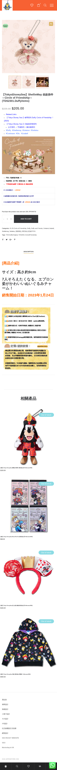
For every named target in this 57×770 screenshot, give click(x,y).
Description (29, 251)
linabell (52, 228)
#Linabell (24, 134)
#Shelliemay (16, 130)
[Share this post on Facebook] (3, 240)
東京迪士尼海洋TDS (28, 231)
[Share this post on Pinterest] (15, 240)
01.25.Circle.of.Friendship (18, 228)
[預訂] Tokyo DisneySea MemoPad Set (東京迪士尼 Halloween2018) (16, 536)
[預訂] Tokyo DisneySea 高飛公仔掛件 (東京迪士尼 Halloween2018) (16, 467)
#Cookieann (10, 134)
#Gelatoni (26, 130)
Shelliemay (5, 231)
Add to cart (26, 219)
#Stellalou (35, 130)
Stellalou (12, 231)
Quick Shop (28, 435)
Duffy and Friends (37, 228)
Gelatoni (46, 228)
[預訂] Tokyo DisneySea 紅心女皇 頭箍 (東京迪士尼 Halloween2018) (16, 605)
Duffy (28, 228)
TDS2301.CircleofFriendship (27, 235)
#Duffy (8, 130)
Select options (28, 652)
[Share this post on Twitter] (7, 240)
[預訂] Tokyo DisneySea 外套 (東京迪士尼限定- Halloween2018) (15, 674)
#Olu (18, 134)
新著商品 (18, 231)
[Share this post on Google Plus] (11, 240)
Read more (28, 445)
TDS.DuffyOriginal (12, 235)
